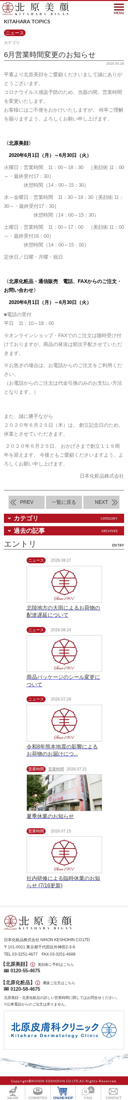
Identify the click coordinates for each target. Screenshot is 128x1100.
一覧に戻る (64, 502)
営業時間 (56, 769)
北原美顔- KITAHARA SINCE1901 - (35, 8)
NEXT (101, 502)
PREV (26, 502)
